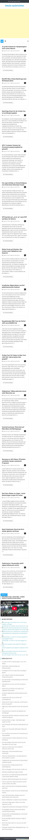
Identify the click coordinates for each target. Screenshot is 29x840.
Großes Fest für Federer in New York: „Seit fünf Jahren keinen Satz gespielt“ (14, 357)
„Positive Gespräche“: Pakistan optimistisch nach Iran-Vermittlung (15, 739)
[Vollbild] (26, 615)
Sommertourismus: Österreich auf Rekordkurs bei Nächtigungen (14, 712)
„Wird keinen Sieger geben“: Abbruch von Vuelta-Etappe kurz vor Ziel (13, 803)
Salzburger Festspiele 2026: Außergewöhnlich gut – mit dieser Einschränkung (15, 828)
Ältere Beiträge (5, 594)
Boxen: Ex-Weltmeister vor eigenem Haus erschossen (14, 799)
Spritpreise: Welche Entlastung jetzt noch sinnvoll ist (14, 779)
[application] (14, 608)
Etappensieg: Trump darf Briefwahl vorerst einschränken (12, 752)
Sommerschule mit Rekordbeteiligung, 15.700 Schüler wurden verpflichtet (14, 814)
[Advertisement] (14, 23)
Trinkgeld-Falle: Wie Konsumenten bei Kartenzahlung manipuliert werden (14, 761)
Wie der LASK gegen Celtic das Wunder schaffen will (14, 769)
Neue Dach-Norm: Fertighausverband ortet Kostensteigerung (12, 765)
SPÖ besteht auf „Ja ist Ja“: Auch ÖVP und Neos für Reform (14, 685)
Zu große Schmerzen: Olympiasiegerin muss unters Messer (14, 662)
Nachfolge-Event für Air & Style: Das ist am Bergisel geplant (14, 671)
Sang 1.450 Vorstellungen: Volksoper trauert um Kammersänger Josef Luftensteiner (13, 796)
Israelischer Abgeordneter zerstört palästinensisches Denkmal (14, 694)
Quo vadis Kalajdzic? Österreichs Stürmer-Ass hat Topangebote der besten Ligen (13, 743)
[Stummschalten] (24, 615)
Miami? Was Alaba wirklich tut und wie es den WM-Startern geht (14, 823)
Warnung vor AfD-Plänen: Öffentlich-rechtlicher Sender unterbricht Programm (14, 461)
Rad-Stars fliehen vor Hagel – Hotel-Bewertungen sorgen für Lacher (13, 721)
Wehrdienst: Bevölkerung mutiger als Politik (12, 772)
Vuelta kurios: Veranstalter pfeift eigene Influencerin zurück (14, 730)
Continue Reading (8, 70)
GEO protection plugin (25, 839)
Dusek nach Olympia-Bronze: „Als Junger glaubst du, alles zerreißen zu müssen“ (14, 756)
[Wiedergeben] (2, 615)
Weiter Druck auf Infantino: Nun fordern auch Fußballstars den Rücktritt (12, 251)
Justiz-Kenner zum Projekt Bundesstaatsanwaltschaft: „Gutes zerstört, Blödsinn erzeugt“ (14, 775)
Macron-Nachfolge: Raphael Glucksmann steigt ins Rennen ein (14, 819)
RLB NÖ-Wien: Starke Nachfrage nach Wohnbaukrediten (11, 667)
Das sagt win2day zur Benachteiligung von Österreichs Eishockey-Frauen (15, 680)
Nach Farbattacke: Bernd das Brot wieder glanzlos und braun (15, 725)
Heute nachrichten (14, 5)
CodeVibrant (22, 838)
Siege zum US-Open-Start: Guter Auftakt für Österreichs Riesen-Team (12, 747)
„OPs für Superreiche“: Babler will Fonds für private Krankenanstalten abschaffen (14, 782)
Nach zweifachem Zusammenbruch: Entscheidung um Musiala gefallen (15, 734)
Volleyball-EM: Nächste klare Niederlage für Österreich (15, 807)
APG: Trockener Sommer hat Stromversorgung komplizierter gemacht (12, 147)
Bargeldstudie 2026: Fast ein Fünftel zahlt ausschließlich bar (12, 698)
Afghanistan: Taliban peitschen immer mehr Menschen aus (15, 707)
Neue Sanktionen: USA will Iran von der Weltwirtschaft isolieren (15, 791)
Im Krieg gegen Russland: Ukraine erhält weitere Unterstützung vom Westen (13, 810)
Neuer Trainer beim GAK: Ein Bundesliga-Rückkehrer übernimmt (14, 787)
